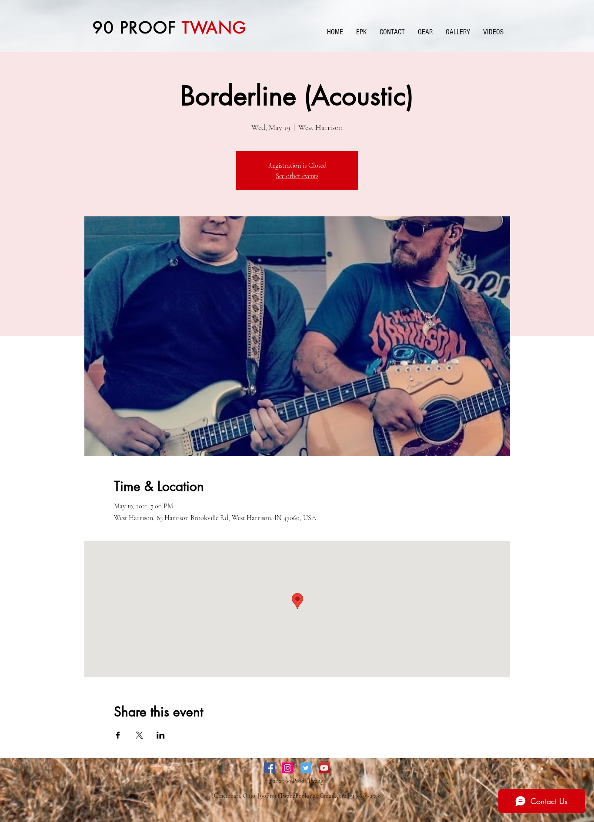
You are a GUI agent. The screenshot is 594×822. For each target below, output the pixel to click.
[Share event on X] (139, 735)
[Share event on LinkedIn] (161, 735)
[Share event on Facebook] (118, 735)
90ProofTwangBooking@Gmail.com (303, 795)
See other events (297, 176)
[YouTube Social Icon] (324, 767)
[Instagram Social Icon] (287, 767)
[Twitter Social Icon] (305, 767)
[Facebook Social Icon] (269, 767)
